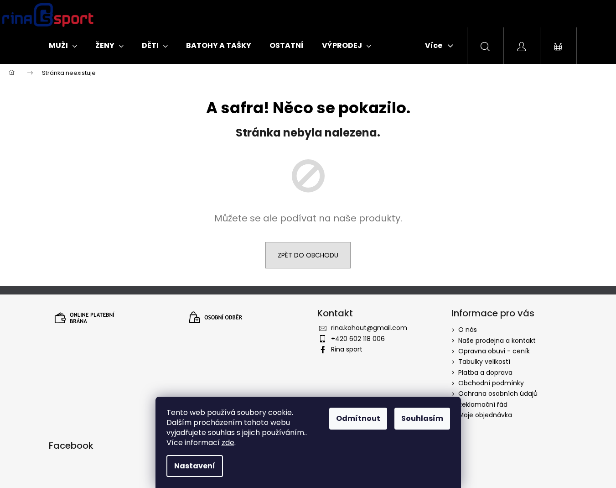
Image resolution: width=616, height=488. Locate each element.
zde (228, 442)
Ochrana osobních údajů (498, 393)
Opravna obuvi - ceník (494, 351)
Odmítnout (358, 418)
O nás (467, 329)
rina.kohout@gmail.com (369, 327)
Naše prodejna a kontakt (497, 340)
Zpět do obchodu (308, 255)
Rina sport (346, 349)
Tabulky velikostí (484, 361)
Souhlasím (422, 418)
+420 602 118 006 (358, 338)
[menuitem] (63, 45)
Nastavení (194, 466)
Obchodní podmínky (491, 383)
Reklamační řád (482, 404)
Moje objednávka (485, 415)
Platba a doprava (485, 372)
